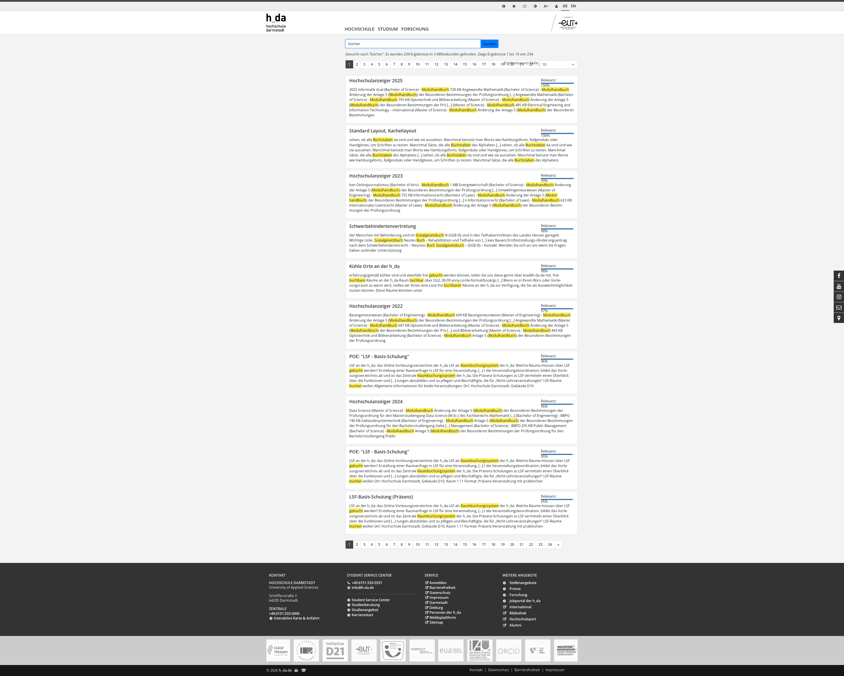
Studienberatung (366, 604)
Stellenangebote (523, 582)
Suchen (489, 43)
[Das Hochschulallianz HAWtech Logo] (422, 650)
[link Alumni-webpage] (303, 670)
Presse (515, 588)
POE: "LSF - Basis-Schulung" (379, 356)
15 (465, 64)
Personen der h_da (445, 612)
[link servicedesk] (556, 6)
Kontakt (476, 669)
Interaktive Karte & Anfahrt (296, 618)
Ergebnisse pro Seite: (521, 62)
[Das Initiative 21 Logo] (335, 650)
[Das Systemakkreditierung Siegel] (306, 650)
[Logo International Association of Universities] (480, 650)
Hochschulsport (522, 619)
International (520, 607)
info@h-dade (363, 587)
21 (522, 544)
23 (540, 544)
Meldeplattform (442, 617)
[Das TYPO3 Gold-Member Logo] (538, 650)
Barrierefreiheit (442, 587)
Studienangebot (365, 609)
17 (484, 64)
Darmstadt (438, 602)
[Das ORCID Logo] (509, 650)
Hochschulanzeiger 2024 (376, 401)
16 (474, 64)
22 (531, 544)
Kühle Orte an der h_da (374, 266)
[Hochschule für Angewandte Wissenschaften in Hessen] (277, 650)
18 (493, 64)
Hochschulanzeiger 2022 (376, 306)
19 (503, 64)
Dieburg (436, 607)
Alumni (515, 625)
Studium (388, 29)
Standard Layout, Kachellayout (382, 131)
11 (427, 64)
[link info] (504, 6)
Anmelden (438, 582)
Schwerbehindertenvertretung (382, 226)
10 (418, 64)
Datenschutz (440, 592)
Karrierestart (362, 614)
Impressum (439, 597)
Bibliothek (517, 613)
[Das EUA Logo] (451, 650)
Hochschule (359, 29)
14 (455, 64)
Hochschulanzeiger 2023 (376, 176)
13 (446, 64)
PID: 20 (315, 670)
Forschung (415, 29)
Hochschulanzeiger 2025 (376, 80)
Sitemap (436, 622)
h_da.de (285, 670)
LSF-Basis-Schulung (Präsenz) (381, 497)
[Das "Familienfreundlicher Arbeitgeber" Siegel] (393, 650)
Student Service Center (371, 599)
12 (436, 64)
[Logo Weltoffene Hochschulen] (567, 650)
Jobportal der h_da (524, 600)
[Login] (524, 6)
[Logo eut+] (364, 650)
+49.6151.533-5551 (367, 582)
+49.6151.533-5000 (284, 613)
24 (550, 544)
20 (512, 544)
